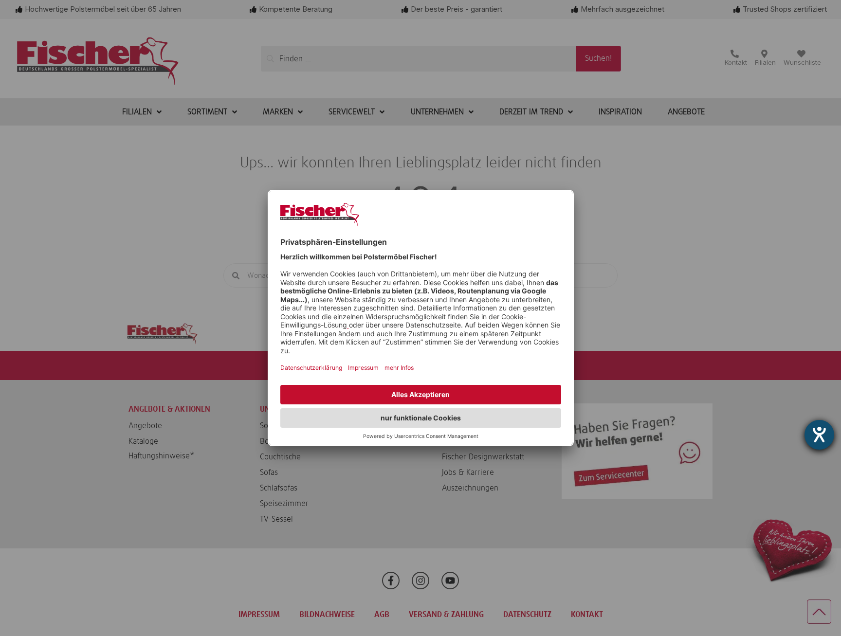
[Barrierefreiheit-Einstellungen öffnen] (819, 435)
